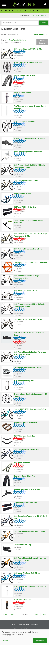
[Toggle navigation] (3, 4)
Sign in (43, 15)
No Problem (40, 641)
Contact (13, 624)
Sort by (3, 40)
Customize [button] (5, 641)
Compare (18, 58)
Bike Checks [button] (6, 11)
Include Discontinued (13, 43)
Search (43, 23)
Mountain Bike (23, 624)
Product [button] (33, 11)
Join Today (35, 15)
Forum (45, 11)
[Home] (24, 4)
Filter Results (40, 34)
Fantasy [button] (20, 11)
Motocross (34, 624)
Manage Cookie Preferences (24, 629)
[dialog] (24, 637)
